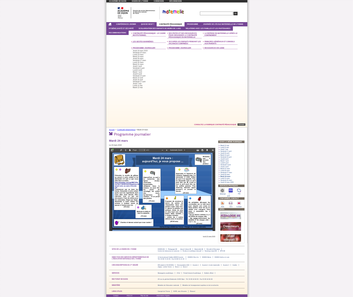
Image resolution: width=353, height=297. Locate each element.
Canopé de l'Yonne (164, 291)
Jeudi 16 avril (138, 80)
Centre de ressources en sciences (168, 251)
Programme (192, 24)
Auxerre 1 (196, 265)
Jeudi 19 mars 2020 (140, 51)
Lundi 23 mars (138, 55)
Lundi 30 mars (138, 62)
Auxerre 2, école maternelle (211, 265)
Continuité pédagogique (170, 24)
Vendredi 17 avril (139, 82)
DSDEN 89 (161, 249)
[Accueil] (110, 24)
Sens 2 (185, 267)
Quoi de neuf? (147, 24)
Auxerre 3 (226, 265)
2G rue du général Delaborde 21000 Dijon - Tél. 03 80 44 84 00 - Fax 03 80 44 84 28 (185, 279)
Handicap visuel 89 (211, 251)
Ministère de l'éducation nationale (168, 285)
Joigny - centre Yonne (165, 267)
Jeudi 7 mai (137, 84)
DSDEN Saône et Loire (222, 257)
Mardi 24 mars (138, 56)
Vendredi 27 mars (139, 60)
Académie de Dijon (117, 1)
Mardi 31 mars (138, 64)
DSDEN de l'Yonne (140, 1)
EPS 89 (222, 251)
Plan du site (144, 295)
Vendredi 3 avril (139, 68)
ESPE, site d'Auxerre (180, 291)
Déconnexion (175, 1)
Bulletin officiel (208, 273)
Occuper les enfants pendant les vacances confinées (185, 43)
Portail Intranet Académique (192, 273)
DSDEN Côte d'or (193, 257)
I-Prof (178, 273)
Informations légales (163, 295)
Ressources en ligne (214, 48)
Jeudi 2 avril (137, 66)
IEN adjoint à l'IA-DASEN (166, 265)
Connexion (159, 1)
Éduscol (192, 291)
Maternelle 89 (198, 249)
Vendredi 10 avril (139, 76)
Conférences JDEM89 (126, 24)
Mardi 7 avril (137, 72)
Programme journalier (144, 48)
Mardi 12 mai (138, 87)
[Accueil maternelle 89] (136, 18)
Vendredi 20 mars (139, 53)
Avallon (234, 265)
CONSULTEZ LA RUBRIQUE (215, 124)
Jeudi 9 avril (137, 74)
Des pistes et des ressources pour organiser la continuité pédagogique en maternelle (183, 35)
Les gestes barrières (143, 42)
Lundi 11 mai (137, 86)
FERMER (241, 124)
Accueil (112, 130)
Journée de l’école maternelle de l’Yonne (223, 24)
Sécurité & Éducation (213, 249)
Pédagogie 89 (172, 249)
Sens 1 (177, 267)
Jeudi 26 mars (138, 58)
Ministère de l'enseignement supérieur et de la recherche (200, 285)
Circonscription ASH (183, 265)
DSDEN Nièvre (206, 257)
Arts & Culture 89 (185, 249)
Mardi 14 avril (138, 78)
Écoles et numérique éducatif (192, 251)
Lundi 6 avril (137, 70)
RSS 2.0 (129, 295)
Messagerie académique (165, 273)
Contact (115, 295)
